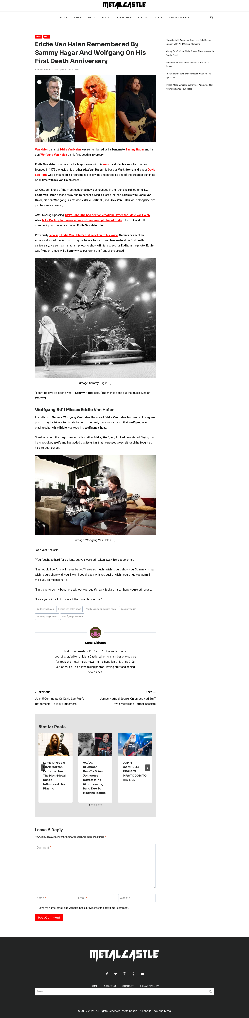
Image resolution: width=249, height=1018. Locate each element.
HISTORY (143, 17)
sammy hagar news (47, 616)
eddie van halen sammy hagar (100, 609)
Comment (43, 848)
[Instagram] (124, 974)
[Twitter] (115, 974)
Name (41, 898)
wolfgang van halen (72, 616)
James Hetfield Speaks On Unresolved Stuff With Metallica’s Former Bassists (128, 698)
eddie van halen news (69, 609)
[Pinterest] (133, 974)
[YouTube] (142, 974)
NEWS (77, 17)
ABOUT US (110, 986)
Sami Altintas (44, 69)
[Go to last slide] (43, 767)
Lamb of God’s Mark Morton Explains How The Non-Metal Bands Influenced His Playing (54, 775)
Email (82, 898)
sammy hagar (128, 609)
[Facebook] (107, 974)
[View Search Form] (212, 17)
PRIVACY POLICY (179, 17)
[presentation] (55, 744)
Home (63, 17)
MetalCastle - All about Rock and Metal (146, 1011)
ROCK (105, 17)
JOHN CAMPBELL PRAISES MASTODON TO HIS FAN (135, 771)
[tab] (89, 805)
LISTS (158, 17)
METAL (92, 17)
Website (125, 898)
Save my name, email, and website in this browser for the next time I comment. (83, 908)
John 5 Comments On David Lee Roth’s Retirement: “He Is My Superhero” (59, 698)
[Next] (147, 767)
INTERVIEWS (123, 17)
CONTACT (128, 986)
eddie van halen (45, 609)
